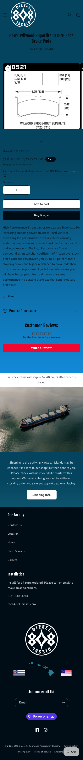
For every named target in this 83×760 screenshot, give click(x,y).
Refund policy (71, 746)
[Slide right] (50, 141)
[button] (5, 15)
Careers (12, 560)
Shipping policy (62, 751)
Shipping (7, 164)
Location (13, 533)
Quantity (8, 182)
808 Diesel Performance (26, 745)
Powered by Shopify (50, 745)
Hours (11, 542)
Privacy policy (24, 751)
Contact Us (15, 525)
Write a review (41, 348)
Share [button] (10, 296)
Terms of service (42, 751)
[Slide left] (33, 141)
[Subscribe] (63, 702)
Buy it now (41, 215)
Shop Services (16, 551)
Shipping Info (41, 495)
